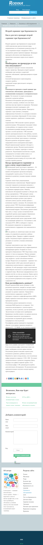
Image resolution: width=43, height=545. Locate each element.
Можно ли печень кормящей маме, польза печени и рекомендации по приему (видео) (12, 398)
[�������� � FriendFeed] (22, 378)
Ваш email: (7, 426)
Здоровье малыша (28, 502)
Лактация (26, 504)
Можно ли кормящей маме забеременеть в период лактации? (29, 404)
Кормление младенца (29, 509)
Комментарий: (10, 431)
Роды (24, 479)
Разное (25, 474)
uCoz (21, 543)
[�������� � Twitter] (13, 378)
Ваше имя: (7, 420)
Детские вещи (27, 499)
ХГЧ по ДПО (25, 397)
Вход (17, 10)
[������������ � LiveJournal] (19, 378)
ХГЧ (24, 495)
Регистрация (26, 10)
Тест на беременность (29, 497)
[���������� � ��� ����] (24, 378)
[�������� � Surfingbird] (28, 378)
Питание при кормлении (30, 506)
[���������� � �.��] (7, 378)
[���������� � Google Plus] (26, 378)
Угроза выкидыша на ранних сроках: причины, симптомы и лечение (13, 404)
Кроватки (26, 511)
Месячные (26, 476)
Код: (7, 448)
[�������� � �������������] (15, 378)
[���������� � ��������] (9, 378)
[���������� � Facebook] (11, 378)
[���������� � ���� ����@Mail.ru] (17, 378)
